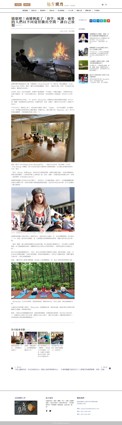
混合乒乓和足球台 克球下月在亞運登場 (99, 76)
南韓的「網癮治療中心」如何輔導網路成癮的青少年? (30, 348)
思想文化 (34, 10)
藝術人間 (79, 10)
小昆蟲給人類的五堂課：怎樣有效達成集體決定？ (99, 62)
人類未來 (51, 10)
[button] (106, 4)
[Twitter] (50, 411)
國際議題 (25, 10)
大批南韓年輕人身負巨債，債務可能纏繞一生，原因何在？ (57, 348)
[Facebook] (102, 4)
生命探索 (97, 10)
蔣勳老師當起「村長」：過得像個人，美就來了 (17, 348)
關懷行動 (88, 10)
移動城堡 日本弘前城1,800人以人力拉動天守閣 (99, 48)
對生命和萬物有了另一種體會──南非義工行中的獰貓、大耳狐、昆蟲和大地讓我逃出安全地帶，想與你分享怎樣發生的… (44, 351)
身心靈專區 (61, 10)
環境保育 (42, 10)
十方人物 (70, 10)
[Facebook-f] (47, 411)
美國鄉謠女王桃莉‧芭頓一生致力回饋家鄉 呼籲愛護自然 (99, 35)
